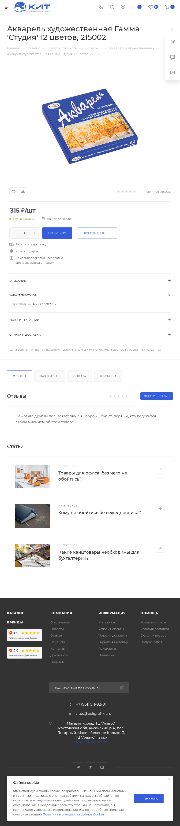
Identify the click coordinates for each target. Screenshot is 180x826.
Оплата (79, 376)
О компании (60, 622)
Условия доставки (112, 635)
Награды (57, 661)
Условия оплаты (111, 629)
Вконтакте (78, 767)
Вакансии (58, 642)
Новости (57, 629)
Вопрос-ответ (151, 642)
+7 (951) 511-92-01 (91, 704)
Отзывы (19, 376)
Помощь (149, 613)
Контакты (57, 648)
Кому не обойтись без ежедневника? (99, 512)
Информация (112, 613)
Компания (61, 613)
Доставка (108, 376)
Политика (106, 655)
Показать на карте (91, 742)
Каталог (15, 613)
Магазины (106, 622)
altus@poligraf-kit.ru (93, 713)
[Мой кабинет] (123, 7)
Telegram (90, 767)
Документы (59, 655)
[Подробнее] (160, 469)
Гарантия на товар (113, 642)
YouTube (102, 767)
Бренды (15, 622)
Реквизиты (107, 648)
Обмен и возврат (154, 635)
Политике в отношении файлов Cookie (73, 814)
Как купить (50, 376)
